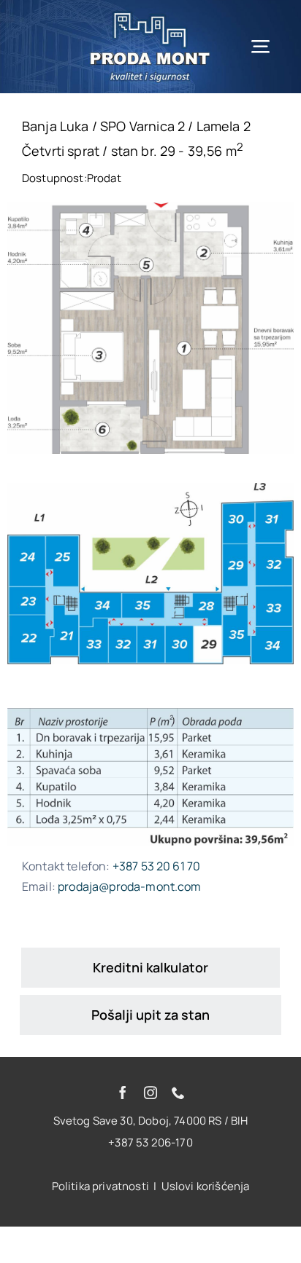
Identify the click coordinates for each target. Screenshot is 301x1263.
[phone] (178, 1092)
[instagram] (150, 1092)
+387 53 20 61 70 (157, 866)
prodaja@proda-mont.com (130, 886)
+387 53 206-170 (150, 1142)
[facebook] (122, 1092)
